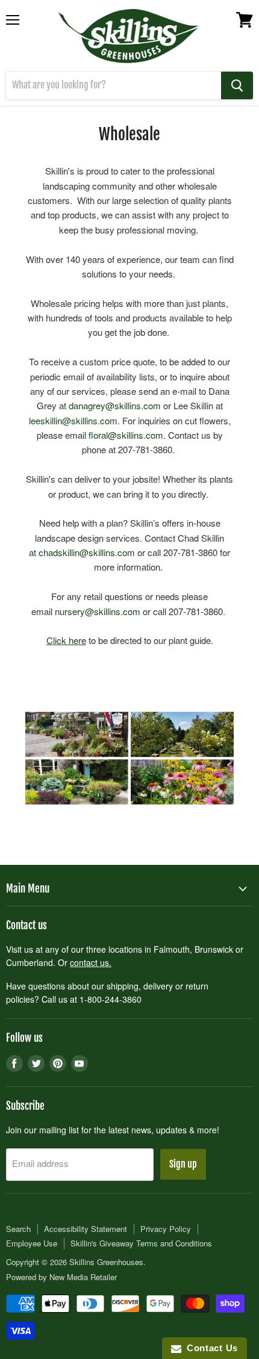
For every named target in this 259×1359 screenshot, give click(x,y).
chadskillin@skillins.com (87, 552)
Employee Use (31, 1243)
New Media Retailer (83, 1277)
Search (18, 1228)
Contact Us (209, 1348)
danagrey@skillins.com (115, 405)
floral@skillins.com (126, 435)
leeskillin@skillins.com (73, 420)
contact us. (90, 962)
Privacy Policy (165, 1228)
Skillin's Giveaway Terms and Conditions (141, 1243)
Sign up (183, 1164)
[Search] (237, 85)
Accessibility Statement (85, 1228)
